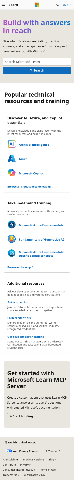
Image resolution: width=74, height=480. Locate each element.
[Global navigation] (3, 5)
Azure (23, 159)
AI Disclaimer (11, 459)
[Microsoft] (37, 5)
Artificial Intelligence (34, 144)
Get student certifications (25, 337)
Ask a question (18, 302)
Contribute (9, 464)
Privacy (24, 464)
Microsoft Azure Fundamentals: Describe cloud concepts (41, 253)
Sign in (67, 4)
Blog (51, 459)
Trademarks (10, 475)
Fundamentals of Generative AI (41, 239)
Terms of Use (48, 469)
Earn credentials (19, 318)
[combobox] (37, 61)
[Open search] (57, 5)
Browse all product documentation (29, 186)
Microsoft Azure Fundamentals (41, 225)
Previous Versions (33, 459)
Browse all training (19, 267)
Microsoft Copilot (31, 173)
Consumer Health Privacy (18, 469)
